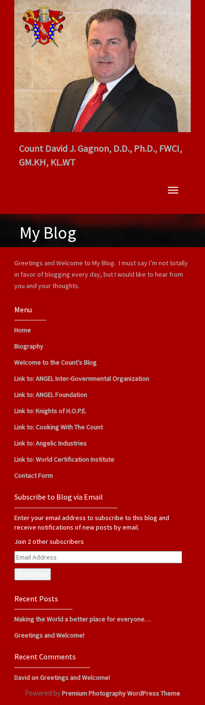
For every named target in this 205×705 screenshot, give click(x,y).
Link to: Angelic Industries (50, 443)
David (22, 677)
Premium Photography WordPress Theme (121, 693)
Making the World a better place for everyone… (82, 619)
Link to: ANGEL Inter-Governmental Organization (81, 378)
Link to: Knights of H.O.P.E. (50, 410)
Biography (28, 346)
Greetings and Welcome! (49, 635)
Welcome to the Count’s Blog (55, 362)
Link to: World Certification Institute (64, 459)
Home (22, 330)
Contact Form (33, 475)
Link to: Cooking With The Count (58, 427)
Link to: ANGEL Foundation (50, 394)
